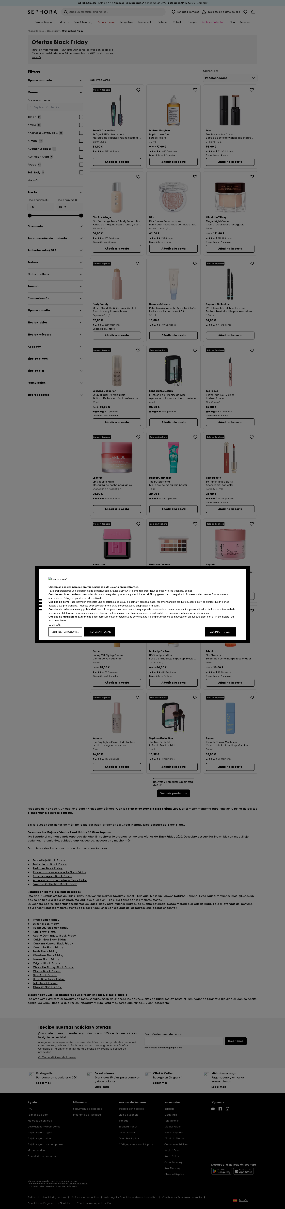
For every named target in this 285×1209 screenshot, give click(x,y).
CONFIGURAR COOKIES (65, 632)
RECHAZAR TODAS (100, 632)
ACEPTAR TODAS (220, 632)
